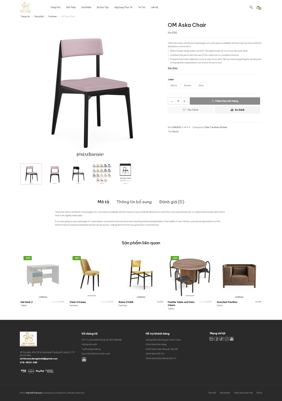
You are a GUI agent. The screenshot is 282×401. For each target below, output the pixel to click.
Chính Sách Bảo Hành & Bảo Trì (161, 358)
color (171, 79)
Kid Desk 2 (27, 302)
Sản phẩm (86, 7)
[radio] (174, 85)
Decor (175, 131)
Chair (206, 127)
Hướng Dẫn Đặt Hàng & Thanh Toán (163, 339)
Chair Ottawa (78, 302)
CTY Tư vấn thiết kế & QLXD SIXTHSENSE (102, 339)
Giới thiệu (71, 7)
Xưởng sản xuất (89, 344)
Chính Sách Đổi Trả (155, 353)
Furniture (52, 16)
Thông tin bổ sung (134, 202)
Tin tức (141, 7)
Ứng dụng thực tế (123, 7)
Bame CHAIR (126, 302)
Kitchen (223, 127)
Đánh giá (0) (171, 202)
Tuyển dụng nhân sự (91, 349)
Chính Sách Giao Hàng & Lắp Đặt (162, 349)
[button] (259, 7)
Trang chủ (55, 7)
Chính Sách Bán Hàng (156, 344)
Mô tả (103, 202)
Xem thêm (172, 68)
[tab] (103, 201)
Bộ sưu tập (102, 7)
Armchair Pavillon (227, 302)
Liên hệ (154, 7)
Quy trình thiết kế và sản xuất (96, 353)
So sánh (239, 109)
